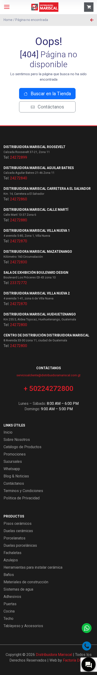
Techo (8, 618)
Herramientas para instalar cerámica (33, 567)
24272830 (18, 262)
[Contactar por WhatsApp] (87, 628)
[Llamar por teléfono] (87, 646)
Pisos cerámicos (18, 523)
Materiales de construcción (26, 582)
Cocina (9, 611)
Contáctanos (50, 107)
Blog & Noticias (16, 476)
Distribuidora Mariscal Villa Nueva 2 (37, 293)
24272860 (18, 199)
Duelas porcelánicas (20, 545)
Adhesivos (12, 596)
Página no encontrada (31, 20)
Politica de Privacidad (22, 498)
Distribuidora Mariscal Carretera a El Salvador (47, 188)
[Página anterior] (91, 20)
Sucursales (13, 461)
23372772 (18, 283)
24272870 (18, 241)
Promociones (15, 454)
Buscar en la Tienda (50, 93)
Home (8, 20)
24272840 (18, 178)
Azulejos (11, 560)
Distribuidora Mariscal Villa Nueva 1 (37, 230)
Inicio (8, 432)
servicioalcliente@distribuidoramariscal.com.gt (48, 375)
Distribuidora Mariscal (54, 654)
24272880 (18, 220)
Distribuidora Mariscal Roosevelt (34, 147)
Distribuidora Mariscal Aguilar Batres (39, 168)
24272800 (18, 325)
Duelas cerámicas (18, 531)
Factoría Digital (75, 660)
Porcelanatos (14, 538)
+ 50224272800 (48, 388)
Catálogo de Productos (22, 447)
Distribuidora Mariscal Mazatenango (38, 251)
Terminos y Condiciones (23, 491)
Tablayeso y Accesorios (23, 626)
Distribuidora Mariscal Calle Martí (36, 209)
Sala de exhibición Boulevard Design (36, 272)
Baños (9, 574)
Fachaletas (12, 553)
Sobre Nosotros (17, 439)
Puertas (10, 604)
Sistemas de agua (18, 589)
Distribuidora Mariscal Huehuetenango (40, 314)
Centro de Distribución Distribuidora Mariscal (46, 335)
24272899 (18, 157)
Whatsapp (12, 469)
